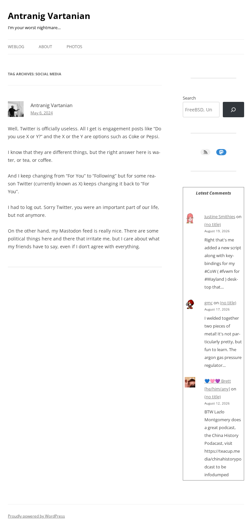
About (45, 46)
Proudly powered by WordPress (36, 516)
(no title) (212, 224)
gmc (208, 303)
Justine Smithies (219, 216)
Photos (74, 46)
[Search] (233, 109)
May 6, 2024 (42, 113)
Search (189, 98)
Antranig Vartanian (49, 16)
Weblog (16, 46)
